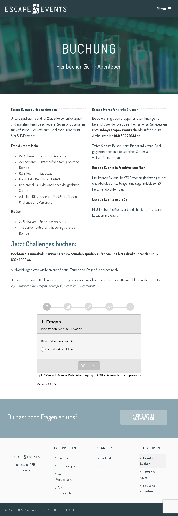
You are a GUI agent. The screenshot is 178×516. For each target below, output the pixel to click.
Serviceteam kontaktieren (148, 488)
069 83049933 (125, 136)
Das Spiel (63, 458)
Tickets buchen (146, 461)
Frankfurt (105, 458)
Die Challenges (66, 466)
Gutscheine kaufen (147, 474)
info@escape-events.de (118, 130)
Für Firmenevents (63, 490)
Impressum (21, 464)
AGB (32, 464)
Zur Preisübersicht (63, 477)
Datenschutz (25, 470)
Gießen (104, 466)
